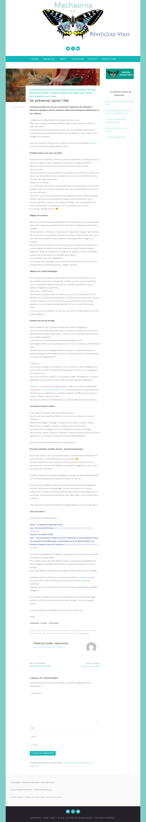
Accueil (35, 59)
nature (87, 630)
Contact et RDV (109, 59)
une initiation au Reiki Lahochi (53, 389)
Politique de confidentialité (35, 797)
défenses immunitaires (50, 630)
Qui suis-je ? (49, 59)
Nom (33, 728)
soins (53, 96)
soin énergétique (68, 633)
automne (38, 630)
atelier (46, 90)
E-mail (34, 736)
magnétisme (78, 93)
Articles (93, 59)
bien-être (55, 90)
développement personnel (73, 90)
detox (61, 630)
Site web (34, 745)
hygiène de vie (65, 93)
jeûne (82, 630)
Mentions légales (17, 797)
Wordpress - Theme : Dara (42, 818)
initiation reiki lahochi (71, 630)
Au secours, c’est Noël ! (91, 664)
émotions (91, 90)
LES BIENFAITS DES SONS (40, 664)
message (84, 577)
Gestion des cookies (53, 797)
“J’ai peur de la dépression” (116, 137)
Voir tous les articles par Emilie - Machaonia (49, 647)
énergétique (36, 93)
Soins (62, 59)
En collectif (78, 59)
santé (47, 96)
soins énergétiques (82, 633)
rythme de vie (57, 633)
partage (89, 93)
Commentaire (36, 694)
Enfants (46, 93)
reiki (39, 633)
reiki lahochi (46, 633)
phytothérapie (37, 96)
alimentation (36, 90)
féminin (54, 93)
